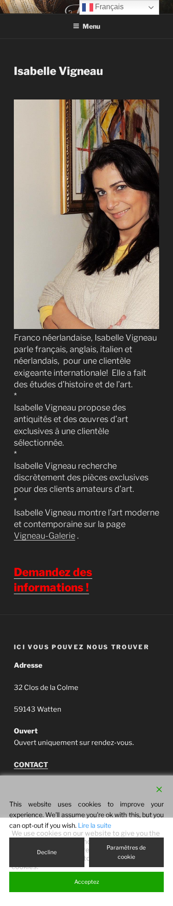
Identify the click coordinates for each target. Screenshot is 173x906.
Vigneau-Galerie (44, 535)
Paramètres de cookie (126, 852)
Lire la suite (94, 825)
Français (108, 7)
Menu (91, 26)
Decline (47, 852)
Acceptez (86, 881)
